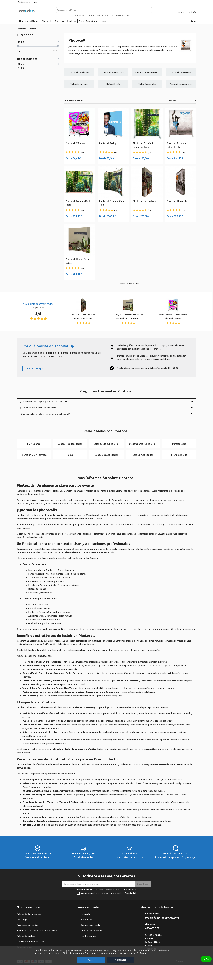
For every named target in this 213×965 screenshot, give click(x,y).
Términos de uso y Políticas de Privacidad (37, 930)
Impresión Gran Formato (34, 454)
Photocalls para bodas (79, 72)
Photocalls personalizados (181, 84)
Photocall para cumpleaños (146, 72)
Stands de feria (179, 454)
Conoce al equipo (34, 368)
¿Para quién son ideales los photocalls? (38, 407)
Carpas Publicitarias (142, 454)
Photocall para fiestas (79, 84)
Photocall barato (113, 84)
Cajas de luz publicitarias (106, 443)
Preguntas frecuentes (27, 925)
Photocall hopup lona (83, 318)
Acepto (91, 960)
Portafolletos (179, 443)
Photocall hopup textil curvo (128, 318)
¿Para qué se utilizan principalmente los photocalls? (44, 401)
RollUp (70, 454)
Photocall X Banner (173, 318)
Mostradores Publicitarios (143, 443)
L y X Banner (33, 443)
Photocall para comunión (113, 72)
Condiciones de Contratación (31, 941)
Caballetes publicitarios (70, 443)
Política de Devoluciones (29, 914)
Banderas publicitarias (106, 454)
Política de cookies (26, 936)
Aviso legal (22, 919)
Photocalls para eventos (181, 72)
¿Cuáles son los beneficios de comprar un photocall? (45, 414)
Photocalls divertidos (147, 84)
